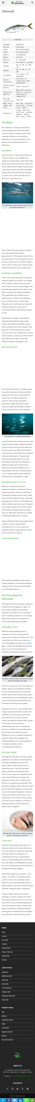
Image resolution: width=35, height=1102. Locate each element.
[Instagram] (12, 1089)
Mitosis (4, 1036)
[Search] (32, 2)
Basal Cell (5, 980)
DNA (3, 1012)
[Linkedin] (17, 1089)
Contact (4, 944)
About (4, 932)
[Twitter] (22, 1089)
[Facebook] (7, 1089)
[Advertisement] (17, 229)
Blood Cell (5, 984)
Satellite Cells (6, 992)
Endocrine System (7, 1040)
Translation (5, 1028)
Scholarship (5, 956)
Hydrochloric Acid (7, 1020)
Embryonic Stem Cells (8, 996)
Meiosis (4, 1016)
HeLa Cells (5, 1000)
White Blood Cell (7, 976)
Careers (4, 936)
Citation (4, 960)
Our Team (5, 940)
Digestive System (7, 1032)
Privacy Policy (6, 948)
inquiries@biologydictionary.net (21, 1076)
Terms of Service (7, 952)
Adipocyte (5, 972)
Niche (3, 1024)
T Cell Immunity (6, 988)
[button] (3, 2)
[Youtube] (27, 1089)
